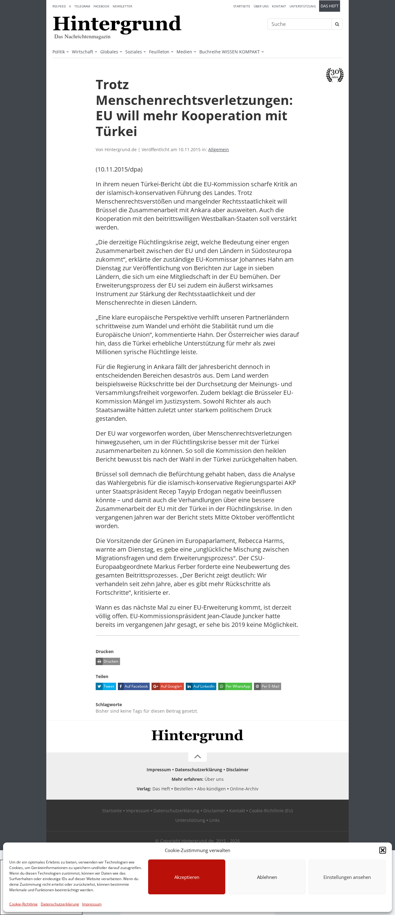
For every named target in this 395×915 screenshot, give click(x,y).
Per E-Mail (270, 686)
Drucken (110, 661)
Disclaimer (237, 769)
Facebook (101, 6)
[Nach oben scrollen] (197, 757)
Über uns (261, 6)
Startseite (241, 6)
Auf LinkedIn (203, 686)
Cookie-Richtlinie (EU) (271, 811)
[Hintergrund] (117, 25)
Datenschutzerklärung (60, 904)
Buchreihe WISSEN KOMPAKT (229, 52)
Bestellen (183, 789)
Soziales (133, 52)
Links (214, 820)
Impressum (92, 904)
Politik (58, 52)
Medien (184, 52)
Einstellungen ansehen (347, 877)
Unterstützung (302, 6)
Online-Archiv (244, 789)
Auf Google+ (171, 686)
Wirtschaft (82, 52)
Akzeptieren (186, 877)
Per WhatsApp (237, 686)
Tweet (108, 686)
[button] (383, 850)
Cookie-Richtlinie (23, 904)
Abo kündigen (211, 789)
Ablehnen (267, 877)
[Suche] (337, 24)
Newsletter (122, 6)
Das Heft (330, 6)
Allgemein (218, 149)
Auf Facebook (136, 686)
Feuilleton (159, 52)
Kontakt (279, 6)
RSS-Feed (59, 6)
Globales (109, 52)
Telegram (82, 6)
